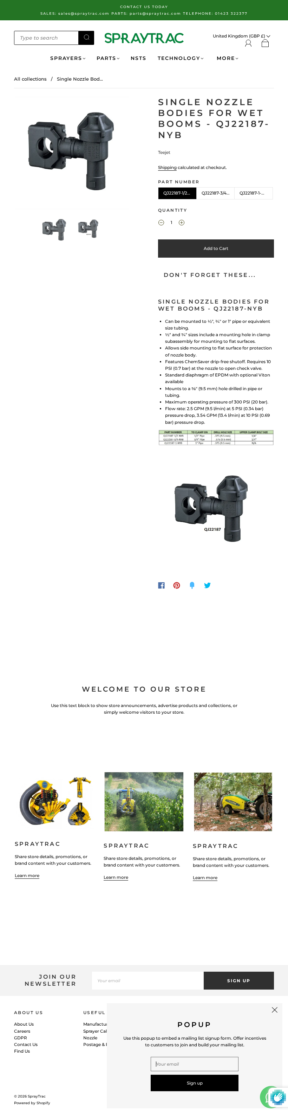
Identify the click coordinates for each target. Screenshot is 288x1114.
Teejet (164, 152)
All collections (30, 79)
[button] (26, 154)
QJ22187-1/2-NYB (180, 193)
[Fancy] (192, 585)
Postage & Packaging (105, 1044)
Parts (106, 58)
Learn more (27, 875)
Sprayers (66, 58)
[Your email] (148, 981)
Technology (179, 58)
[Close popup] (274, 1011)
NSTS (138, 58)
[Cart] (265, 43)
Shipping (167, 167)
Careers (22, 1031)
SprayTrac (37, 1096)
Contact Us (26, 1044)
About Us (24, 1024)
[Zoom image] (72, 154)
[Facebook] (161, 585)
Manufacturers (98, 1024)
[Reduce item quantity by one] (161, 223)
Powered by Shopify (32, 1103)
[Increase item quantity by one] (181, 223)
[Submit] (86, 37)
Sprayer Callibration (103, 1031)
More (225, 58)
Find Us (22, 1051)
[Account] (248, 43)
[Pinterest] (176, 585)
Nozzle (90, 1037)
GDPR (20, 1037)
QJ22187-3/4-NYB (218, 193)
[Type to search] (46, 38)
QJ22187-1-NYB (255, 193)
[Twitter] (207, 585)
